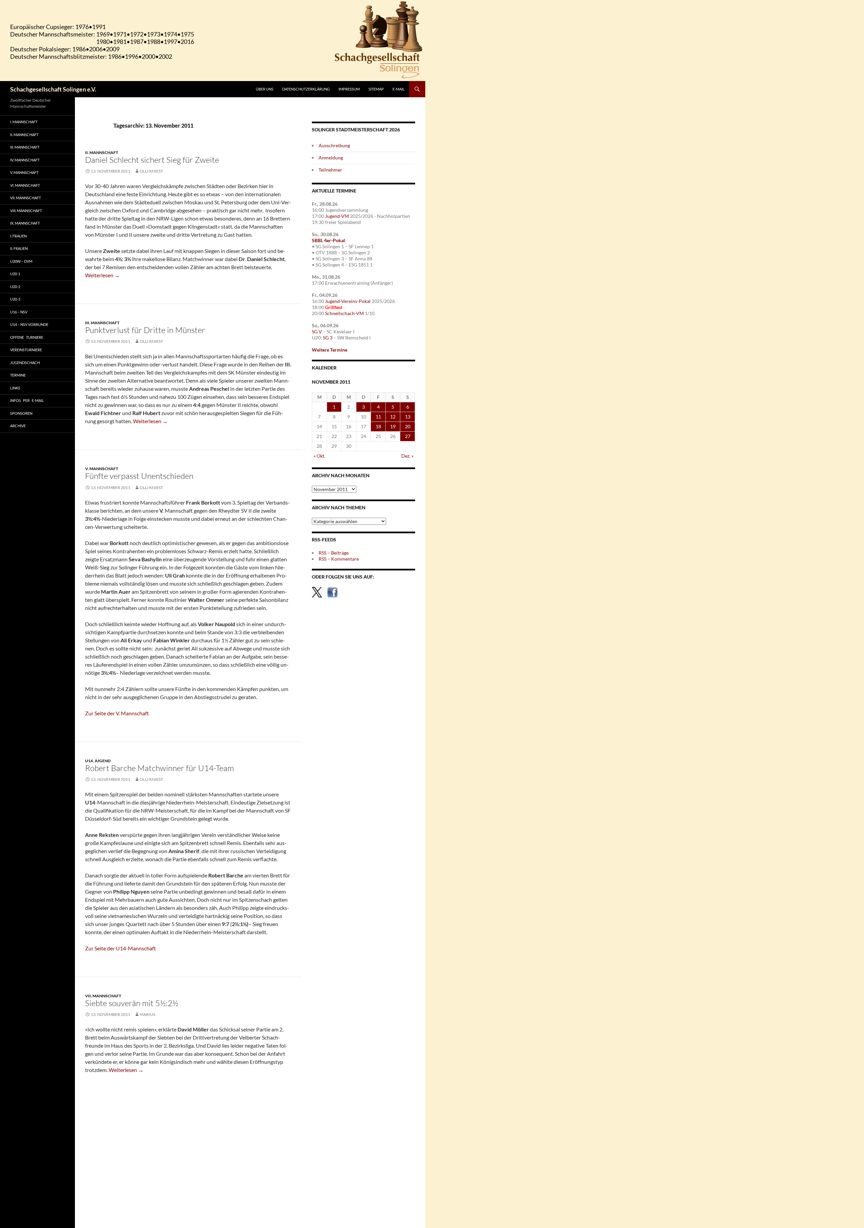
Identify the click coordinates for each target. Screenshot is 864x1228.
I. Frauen (18, 236)
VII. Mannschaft (103, 995)
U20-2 (15, 286)
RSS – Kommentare (339, 559)
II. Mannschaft (101, 152)
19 (393, 426)
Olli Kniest (151, 171)
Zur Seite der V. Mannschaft (117, 713)
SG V (317, 331)
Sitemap (376, 89)
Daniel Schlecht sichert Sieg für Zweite (152, 160)
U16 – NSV (18, 312)
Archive (18, 426)
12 (393, 416)
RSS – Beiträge (334, 553)
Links (15, 388)
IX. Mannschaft (25, 223)
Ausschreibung (334, 145)
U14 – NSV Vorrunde (29, 324)
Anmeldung (331, 157)
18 (378, 426)
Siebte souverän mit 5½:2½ (131, 1003)
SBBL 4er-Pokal (328, 240)
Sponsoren (21, 413)
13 (407, 416)
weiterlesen (102, 275)
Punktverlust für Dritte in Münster (145, 330)
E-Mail (399, 89)
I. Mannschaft (23, 122)
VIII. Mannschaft (26, 210)
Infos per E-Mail (27, 400)
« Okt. (319, 456)
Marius (147, 1014)
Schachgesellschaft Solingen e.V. (53, 89)
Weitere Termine (329, 350)
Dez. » (407, 456)
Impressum (349, 89)
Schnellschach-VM (344, 313)
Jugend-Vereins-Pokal (348, 301)
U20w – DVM (21, 261)
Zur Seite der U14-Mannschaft (120, 948)
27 (407, 436)
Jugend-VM (337, 216)
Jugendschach (25, 362)
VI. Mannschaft (25, 185)
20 (407, 426)
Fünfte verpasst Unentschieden (139, 476)
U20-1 (15, 274)
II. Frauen (19, 248)
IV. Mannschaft (24, 160)
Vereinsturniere (26, 350)
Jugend (102, 760)
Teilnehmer (330, 170)
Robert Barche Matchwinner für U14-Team (159, 768)
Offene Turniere (26, 337)
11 (378, 416)
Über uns (264, 89)
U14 (89, 760)
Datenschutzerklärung (306, 89)
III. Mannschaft (102, 322)
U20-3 (15, 299)
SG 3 (327, 337)
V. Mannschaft (101, 468)
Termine (18, 375)
